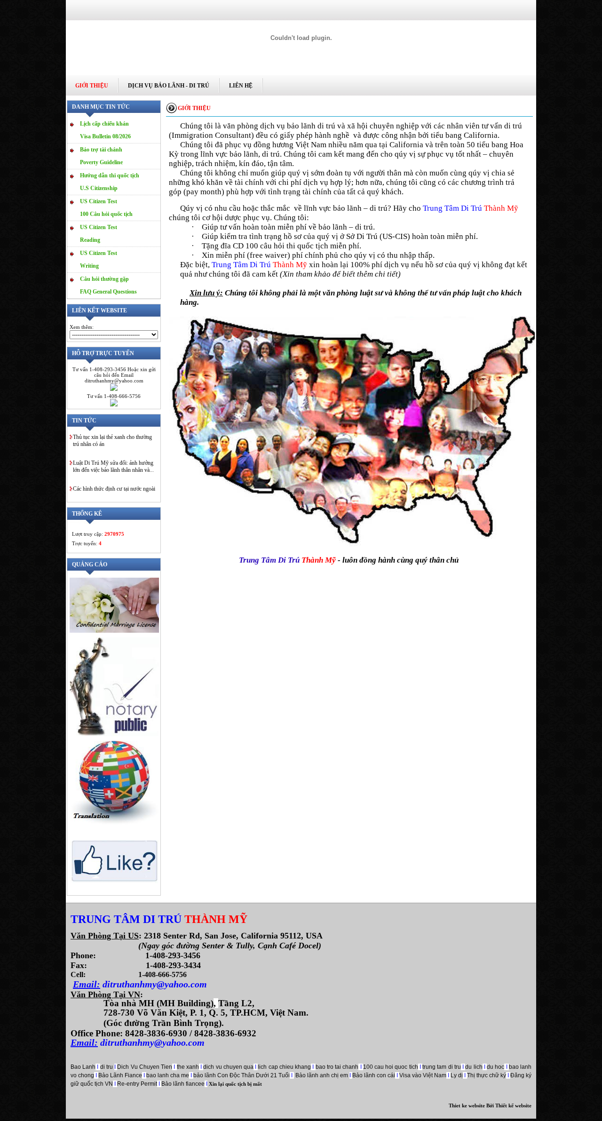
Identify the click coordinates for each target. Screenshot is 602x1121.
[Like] (114, 891)
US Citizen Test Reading (98, 233)
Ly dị (457, 1075)
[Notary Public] (114, 734)
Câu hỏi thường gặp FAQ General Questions (108, 285)
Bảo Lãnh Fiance (120, 1075)
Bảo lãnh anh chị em (322, 1075)
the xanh (188, 1067)
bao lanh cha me (167, 1075)
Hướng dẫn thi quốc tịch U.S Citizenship (109, 181)
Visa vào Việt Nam (422, 1075)
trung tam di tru (441, 1067)
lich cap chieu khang (284, 1067)
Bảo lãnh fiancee (183, 1084)
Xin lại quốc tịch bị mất (234, 1084)
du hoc (495, 1067)
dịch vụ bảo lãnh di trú (297, 125)
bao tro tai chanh (337, 1067)
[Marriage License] (114, 631)
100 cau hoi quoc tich (390, 1067)
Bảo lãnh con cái (373, 1075)
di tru (107, 1067)
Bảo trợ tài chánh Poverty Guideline (101, 156)
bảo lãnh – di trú (360, 208)
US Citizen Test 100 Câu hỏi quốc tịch (106, 207)
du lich (473, 1067)
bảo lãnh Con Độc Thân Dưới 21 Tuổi (241, 1075)
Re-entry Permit (137, 1084)
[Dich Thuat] (114, 822)
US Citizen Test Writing (98, 259)
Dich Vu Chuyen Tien (144, 1067)
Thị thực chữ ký (486, 1075)
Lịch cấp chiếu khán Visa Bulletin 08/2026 (105, 130)
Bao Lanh (83, 1067)
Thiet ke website (467, 1105)
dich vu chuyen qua (228, 1067)
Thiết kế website (513, 1105)
